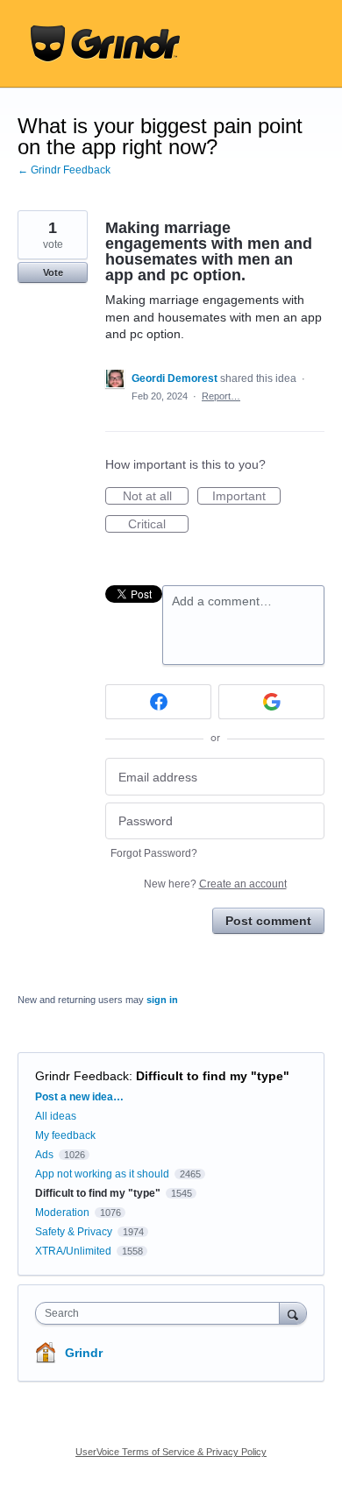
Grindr (84, 1353)
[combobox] (161, 1313)
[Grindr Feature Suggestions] (105, 44)
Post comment (268, 921)
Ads (44, 1155)
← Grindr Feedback (64, 170)
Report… (221, 396)
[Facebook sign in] (158, 701)
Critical (158, 525)
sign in (162, 999)
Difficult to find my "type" (212, 1076)
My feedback (65, 1135)
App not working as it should (102, 1174)
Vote (53, 272)
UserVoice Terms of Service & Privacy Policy (171, 1451)
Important (246, 497)
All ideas (55, 1116)
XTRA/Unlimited (73, 1251)
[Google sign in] (271, 701)
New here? (215, 884)
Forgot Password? (153, 853)
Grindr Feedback (82, 1076)
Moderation (63, 1212)
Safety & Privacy (75, 1232)
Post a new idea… (79, 1097)
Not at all (156, 497)
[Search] (293, 1313)
